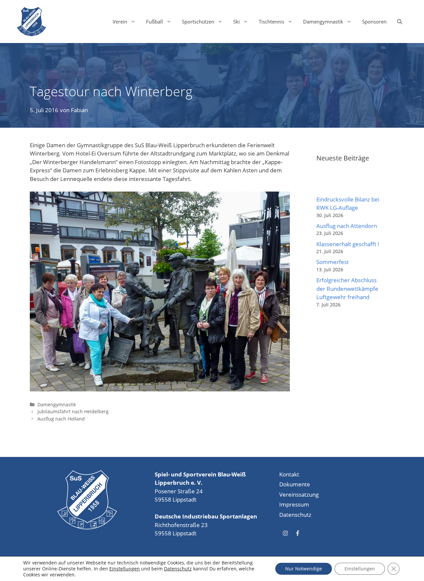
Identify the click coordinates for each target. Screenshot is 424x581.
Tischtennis (271, 21)
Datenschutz (295, 514)
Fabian (79, 110)
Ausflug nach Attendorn (346, 226)
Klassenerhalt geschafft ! (347, 244)
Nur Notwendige (303, 568)
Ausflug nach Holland (61, 419)
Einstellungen (124, 569)
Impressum (294, 504)
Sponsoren (374, 21)
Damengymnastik (323, 21)
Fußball (154, 21)
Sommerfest (332, 262)
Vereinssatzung (299, 494)
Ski (236, 21)
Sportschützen (198, 21)
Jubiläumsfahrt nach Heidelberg (73, 411)
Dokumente (294, 484)
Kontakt (289, 474)
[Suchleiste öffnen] (399, 21)
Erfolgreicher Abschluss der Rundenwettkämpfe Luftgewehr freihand (347, 288)
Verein (120, 21)
